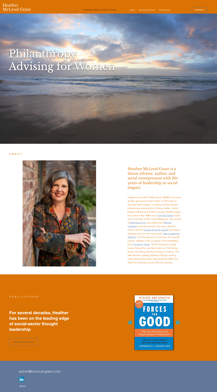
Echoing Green (165, 215)
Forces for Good (141, 244)
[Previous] (130, 323)
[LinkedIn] (21, 379)
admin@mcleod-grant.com (40, 371)
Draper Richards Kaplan (156, 229)
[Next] (177, 323)
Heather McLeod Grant (17, 7)
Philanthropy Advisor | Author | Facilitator (99, 10)
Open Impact (144, 204)
